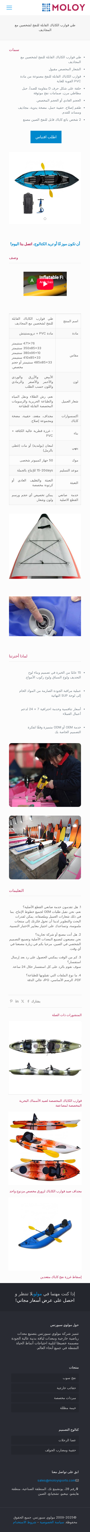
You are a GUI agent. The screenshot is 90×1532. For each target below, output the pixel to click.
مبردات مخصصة (65, 1398)
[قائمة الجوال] (9, 7)
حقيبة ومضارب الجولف (60, 1450)
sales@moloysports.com (57, 1480)
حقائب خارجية (66, 1388)
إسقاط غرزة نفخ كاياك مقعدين (61, 1277)
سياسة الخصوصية (52, 1522)
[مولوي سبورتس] (63, 7)
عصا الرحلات (67, 1440)
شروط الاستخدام (24, 1522)
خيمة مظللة (68, 1408)
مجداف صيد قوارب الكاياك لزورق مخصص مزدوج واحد (46, 1191)
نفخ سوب (69, 1378)
